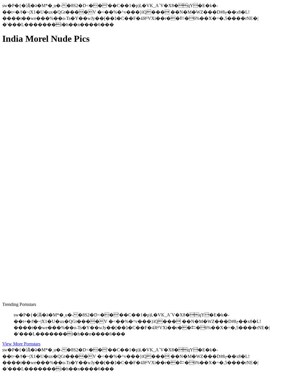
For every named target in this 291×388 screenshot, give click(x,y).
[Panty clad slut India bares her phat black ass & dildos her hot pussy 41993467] (56, 170)
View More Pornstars (21, 343)
